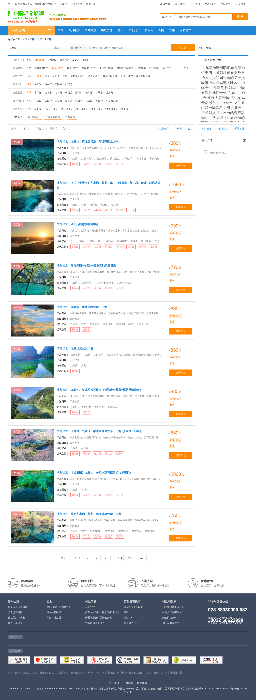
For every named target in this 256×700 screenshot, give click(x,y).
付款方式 (90, 607)
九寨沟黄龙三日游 (82, 348)
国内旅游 (52, 59)
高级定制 (165, 3)
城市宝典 (223, 128)
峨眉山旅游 (73, 68)
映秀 (130, 76)
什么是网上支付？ (94, 622)
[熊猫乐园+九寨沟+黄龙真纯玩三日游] (32, 279)
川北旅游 (154, 68)
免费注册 (91, 3)
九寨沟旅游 (58, 68)
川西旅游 (141, 68)
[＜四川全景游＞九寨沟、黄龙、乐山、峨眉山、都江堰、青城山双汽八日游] (32, 196)
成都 (208, 47)
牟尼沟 (56, 76)
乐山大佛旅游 (106, 68)
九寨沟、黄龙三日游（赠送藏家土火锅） (96, 141)
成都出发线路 (44, 39)
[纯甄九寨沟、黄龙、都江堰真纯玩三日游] (32, 527)
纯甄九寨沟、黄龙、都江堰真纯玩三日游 (96, 513)
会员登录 (77, 3)
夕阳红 (86, 59)
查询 (126, 612)
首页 (24, 39)
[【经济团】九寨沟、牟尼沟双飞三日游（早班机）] (32, 485)
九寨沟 (38, 76)
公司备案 (128, 683)
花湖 (65, 76)
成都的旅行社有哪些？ (59, 607)
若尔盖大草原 (77, 76)
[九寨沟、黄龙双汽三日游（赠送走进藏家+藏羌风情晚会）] (32, 403)
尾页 (130, 557)
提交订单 (128, 617)
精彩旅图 (239, 128)
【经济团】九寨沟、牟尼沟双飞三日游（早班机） (101, 472)
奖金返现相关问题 (17, 607)
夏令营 (75, 59)
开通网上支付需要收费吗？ (99, 617)
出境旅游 (64, 59)
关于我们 (114, 683)
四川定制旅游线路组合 (85, 224)
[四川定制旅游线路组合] (32, 237)
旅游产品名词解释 (133, 607)
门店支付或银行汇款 (173, 607)
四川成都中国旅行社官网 (130, 672)
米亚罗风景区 (143, 76)
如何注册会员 (15, 622)
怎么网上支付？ (170, 617)
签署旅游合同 (131, 622)
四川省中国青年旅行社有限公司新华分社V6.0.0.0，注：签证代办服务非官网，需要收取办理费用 (133, 688)
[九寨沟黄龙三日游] (32, 361)
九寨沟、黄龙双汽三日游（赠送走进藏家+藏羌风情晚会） (106, 389)
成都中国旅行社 (154, 672)
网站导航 (225, 3)
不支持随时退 (54, 612)
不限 (29, 59)
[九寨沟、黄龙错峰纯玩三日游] (32, 320)
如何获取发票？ (170, 622)
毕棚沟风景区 (110, 76)
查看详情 (180, 165)
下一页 (178, 128)
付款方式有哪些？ (172, 612)
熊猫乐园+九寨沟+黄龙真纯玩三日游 (93, 265)
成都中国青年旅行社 (43, 672)
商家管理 (240, 3)
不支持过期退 (54, 617)
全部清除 (244, 140)
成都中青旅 (94, 672)
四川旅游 (39, 59)
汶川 (122, 76)
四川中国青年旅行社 (19, 672)
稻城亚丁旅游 (89, 68)
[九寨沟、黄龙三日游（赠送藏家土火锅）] (32, 154)
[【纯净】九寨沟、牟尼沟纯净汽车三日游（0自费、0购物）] (32, 444)
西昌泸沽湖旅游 (125, 68)
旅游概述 (206, 128)
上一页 (165, 128)
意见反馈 (180, 3)
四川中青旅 (109, 672)
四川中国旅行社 (174, 672)
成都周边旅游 (41, 68)
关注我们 (195, 3)
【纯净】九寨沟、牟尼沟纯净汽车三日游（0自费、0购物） (107, 431)
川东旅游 (166, 68)
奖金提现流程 (15, 612)
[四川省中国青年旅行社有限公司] (27, 17)
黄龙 (47, 76)
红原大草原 (94, 76)
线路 (32, 39)
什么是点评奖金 (16, 617)
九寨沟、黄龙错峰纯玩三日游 (89, 307)
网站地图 (142, 683)
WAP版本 (210, 3)
